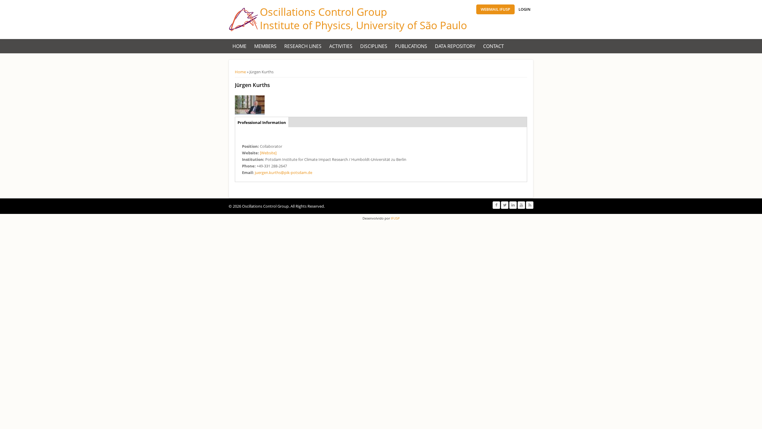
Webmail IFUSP (495, 9)
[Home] (243, 19)
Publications (411, 46)
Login (524, 9)
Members (265, 46)
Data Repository (455, 46)
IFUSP (395, 218)
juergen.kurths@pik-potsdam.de (283, 172)
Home (239, 46)
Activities (340, 46)
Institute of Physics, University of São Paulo (363, 25)
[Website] (268, 153)
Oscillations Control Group (323, 12)
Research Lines (302, 46)
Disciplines (373, 46)
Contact (493, 46)
